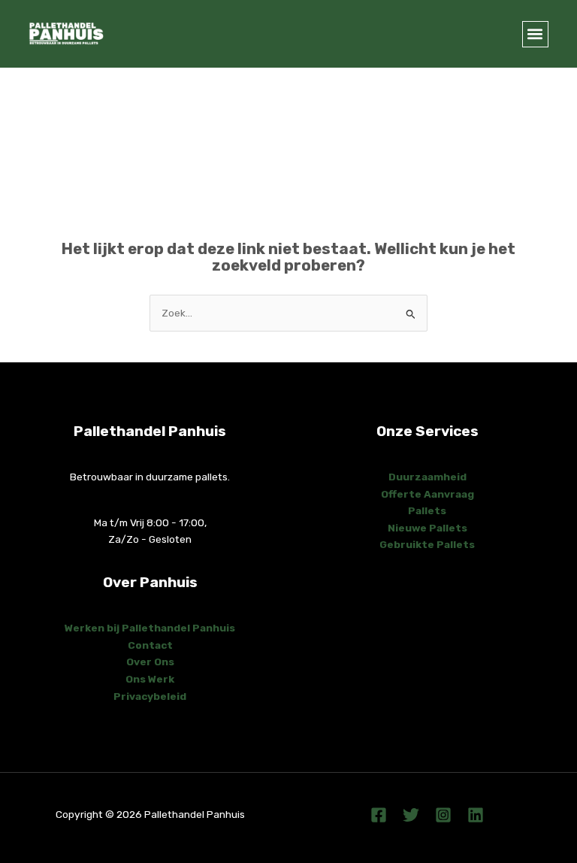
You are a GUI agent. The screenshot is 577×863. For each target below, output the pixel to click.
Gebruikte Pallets (427, 544)
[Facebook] (378, 815)
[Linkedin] (475, 815)
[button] (535, 34)
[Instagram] (443, 815)
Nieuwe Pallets (427, 528)
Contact (150, 645)
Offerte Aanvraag (427, 494)
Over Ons (150, 662)
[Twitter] (411, 815)
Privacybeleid (149, 696)
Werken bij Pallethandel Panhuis (150, 628)
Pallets (427, 510)
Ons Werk (149, 679)
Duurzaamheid (427, 477)
